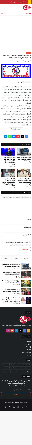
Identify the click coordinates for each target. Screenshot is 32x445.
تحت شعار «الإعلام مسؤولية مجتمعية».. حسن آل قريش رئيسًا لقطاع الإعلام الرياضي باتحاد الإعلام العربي (10, 300)
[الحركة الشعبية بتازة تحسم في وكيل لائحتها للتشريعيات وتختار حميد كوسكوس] (26, 274)
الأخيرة (16, 258)
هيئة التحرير (27, 61)
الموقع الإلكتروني (27, 235)
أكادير (28, 365)
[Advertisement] (16, 33)
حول (14, 368)
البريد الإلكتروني (27, 227)
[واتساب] (10, 136)
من (6, 371)
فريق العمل (28, 344)
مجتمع (28, 53)
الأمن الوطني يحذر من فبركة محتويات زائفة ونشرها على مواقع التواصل (24, 159)
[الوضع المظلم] (5, 13)
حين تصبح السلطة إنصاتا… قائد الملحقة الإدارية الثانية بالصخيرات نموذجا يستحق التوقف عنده (24, 181)
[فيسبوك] (26, 136)
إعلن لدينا (28, 347)
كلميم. (10, 371)
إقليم (24, 365)
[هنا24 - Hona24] (27, 7)
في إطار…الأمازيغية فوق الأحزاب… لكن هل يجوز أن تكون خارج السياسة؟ (10, 281)
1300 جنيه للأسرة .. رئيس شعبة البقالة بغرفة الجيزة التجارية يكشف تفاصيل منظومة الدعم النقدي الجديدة (9, 160)
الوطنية (8, 365)
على (19, 371)
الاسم (29, 219)
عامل (24, 371)
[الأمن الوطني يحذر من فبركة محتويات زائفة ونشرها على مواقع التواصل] (24, 152)
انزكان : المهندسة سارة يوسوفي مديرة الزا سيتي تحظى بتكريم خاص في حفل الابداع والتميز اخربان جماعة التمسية (8, 181)
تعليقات (7, 258)
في (15, 371)
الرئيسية (29, 341)
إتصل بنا (29, 349)
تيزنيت (23, 368)
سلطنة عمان (7, 368)
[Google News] (16, 129)
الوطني (13, 365)
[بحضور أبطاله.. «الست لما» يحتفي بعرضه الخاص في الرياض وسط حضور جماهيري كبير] (26, 291)
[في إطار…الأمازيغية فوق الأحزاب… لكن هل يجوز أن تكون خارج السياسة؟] (26, 283)
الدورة (19, 365)
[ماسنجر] (14, 136)
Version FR (28, 355)
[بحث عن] (2, 13)
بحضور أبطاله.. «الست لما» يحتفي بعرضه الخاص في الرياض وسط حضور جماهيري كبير (11, 291)
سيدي (28, 371)
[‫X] (22, 136)
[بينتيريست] (18, 136)
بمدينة (28, 368)
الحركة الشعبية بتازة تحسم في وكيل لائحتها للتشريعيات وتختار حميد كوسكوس (11, 274)
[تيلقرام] (5, 136)
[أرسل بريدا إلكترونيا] (23, 61)
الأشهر (26, 258)
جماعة (18, 368)
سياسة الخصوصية (26, 352)
